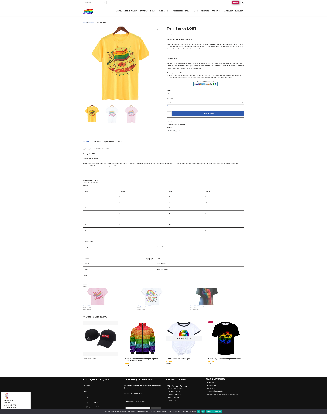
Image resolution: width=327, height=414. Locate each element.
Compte (235, 2)
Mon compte (86, 385)
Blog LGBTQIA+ (212, 382)
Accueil (85, 22)
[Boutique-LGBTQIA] (88, 11)
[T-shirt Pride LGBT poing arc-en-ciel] (216, 296)
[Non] (325, 411)
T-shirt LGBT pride (88, 306)
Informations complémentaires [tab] (104, 141)
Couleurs (170, 98)
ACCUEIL (119, 11)
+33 (87, 397)
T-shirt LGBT (176, 124)
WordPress (98, 407)
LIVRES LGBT (228, 11)
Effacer (168, 105)
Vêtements (91, 22)
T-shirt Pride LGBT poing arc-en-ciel (200, 306)
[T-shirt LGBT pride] (109, 296)
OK (198, 411)
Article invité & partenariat (215, 391)
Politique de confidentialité (214, 411)
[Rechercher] (105, 2)
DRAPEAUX (144, 11)
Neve (84, 407)
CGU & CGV (171, 400)
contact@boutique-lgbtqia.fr (91, 403)
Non (203, 411)
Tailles (169, 90)
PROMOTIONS (216, 11)
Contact (85, 391)
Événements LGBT (213, 388)
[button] (157, 29)
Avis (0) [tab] (120, 141)
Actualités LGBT (212, 385)
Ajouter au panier (208, 113)
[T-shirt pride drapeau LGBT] (163, 296)
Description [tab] (86, 141)
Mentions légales (173, 397)
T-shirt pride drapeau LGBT (144, 306)
